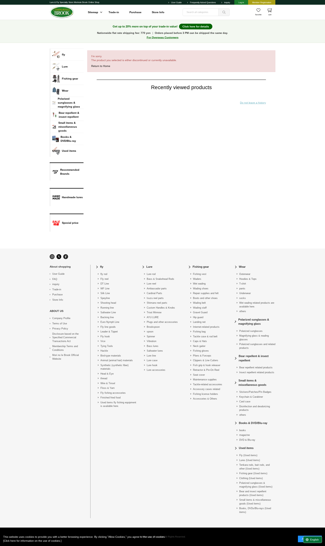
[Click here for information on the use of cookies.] (32, 540)
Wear (242, 266)
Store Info (158, 12)
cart (269, 15)
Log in (241, 2)
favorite (258, 15)
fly (101, 266)
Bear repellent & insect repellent (254, 358)
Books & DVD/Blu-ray (253, 423)
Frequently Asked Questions (203, 2)
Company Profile (61, 318)
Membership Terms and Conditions (65, 348)
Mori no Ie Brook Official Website (65, 357)
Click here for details (195, 26)
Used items (246, 448)
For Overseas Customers (162, 37)
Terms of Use (59, 323)
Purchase (135, 12)
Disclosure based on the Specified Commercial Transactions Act (65, 337)
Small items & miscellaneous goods (252, 382)
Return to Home (100, 65)
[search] (224, 12)
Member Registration (261, 2)
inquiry (227, 2)
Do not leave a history (253, 102)
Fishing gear (201, 266)
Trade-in (114, 12)
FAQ (54, 279)
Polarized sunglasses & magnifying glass (253, 321)
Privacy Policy (60, 328)
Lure (149, 266)
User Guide (176, 2)
